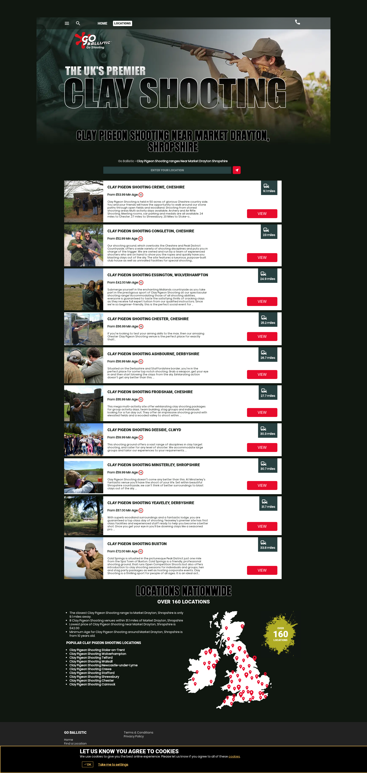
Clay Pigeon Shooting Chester (91, 680)
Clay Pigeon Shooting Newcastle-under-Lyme (103, 665)
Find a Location (75, 743)
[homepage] (152, 40)
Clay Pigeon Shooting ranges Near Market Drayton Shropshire (182, 161)
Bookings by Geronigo (228, 42)
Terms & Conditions (138, 732)
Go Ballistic (126, 161)
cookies (234, 756)
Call (297, 22)
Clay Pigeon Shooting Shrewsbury (94, 677)
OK (87, 764)
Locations (122, 23)
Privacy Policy (134, 736)
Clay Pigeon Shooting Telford (91, 657)
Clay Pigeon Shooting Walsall (91, 661)
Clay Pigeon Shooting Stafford (91, 673)
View (262, 213)
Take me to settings (113, 764)
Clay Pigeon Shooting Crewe (90, 669)
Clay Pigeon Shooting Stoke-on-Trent (97, 650)
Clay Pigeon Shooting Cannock (92, 684)
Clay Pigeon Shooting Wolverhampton (97, 654)
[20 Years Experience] (277, 42)
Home (102, 23)
